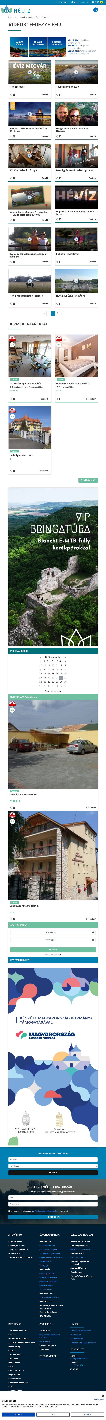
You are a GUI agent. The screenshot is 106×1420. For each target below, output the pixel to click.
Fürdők (11, 1387)
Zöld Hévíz (13, 1359)
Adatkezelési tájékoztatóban (46, 1211)
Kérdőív (11, 1335)
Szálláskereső (88, 480)
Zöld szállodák (14, 1355)
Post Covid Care (76, 1257)
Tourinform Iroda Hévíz (18, 1331)
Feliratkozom (53, 1217)
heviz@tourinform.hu (79, 1359)
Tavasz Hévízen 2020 (67, 86)
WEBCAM (12, 1351)
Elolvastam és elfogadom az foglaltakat (39, 1211)
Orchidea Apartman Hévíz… (24, 794)
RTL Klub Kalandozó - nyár (24, 170)
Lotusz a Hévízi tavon (67, 254)
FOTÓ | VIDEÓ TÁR (16, 1371)
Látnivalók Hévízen (47, 1245)
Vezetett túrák (45, 1261)
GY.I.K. (11, 1367)
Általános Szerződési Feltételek (83, 1343)
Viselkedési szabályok (18, 1383)
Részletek (44, 399)
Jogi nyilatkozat (76, 1339)
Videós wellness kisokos (49, 1297)
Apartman (14, 379)
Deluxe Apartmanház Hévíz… (25, 905)
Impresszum (75, 1335)
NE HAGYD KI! (45, 1241)
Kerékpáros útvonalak (48, 1277)
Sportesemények (46, 1285)
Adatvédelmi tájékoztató (80, 1331)
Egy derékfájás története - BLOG (81, 1277)
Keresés (53, 949)
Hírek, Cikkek (14, 1363)
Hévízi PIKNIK (44, 1341)
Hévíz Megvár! (17, 86)
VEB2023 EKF (45, 1349)
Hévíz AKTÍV (44, 1269)
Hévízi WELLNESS (46, 1293)
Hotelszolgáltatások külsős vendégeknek (51, 1306)
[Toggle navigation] (102, 10)
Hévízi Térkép (14, 1347)
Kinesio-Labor (76, 1272)
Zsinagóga (43, 1265)
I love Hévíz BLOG (15, 1253)
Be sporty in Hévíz (46, 1273)
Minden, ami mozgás (47, 1281)
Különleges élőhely (16, 1245)
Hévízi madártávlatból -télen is (26, 295)
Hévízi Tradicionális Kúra (80, 1249)
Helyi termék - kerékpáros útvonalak (49, 1336)
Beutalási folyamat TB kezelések (79, 1262)
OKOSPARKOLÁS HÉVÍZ (18, 1339)
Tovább (45, 95)
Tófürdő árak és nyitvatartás (20, 1257)
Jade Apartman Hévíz (21, 455)
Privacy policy (99, 1399)
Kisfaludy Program (47, 1345)
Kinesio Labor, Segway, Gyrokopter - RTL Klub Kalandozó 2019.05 (29, 213)
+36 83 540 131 (76, 1365)
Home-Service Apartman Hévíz (72, 383)
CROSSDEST (44, 1331)
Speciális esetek (77, 1253)
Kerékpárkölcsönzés (48, 1312)
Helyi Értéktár (14, 1375)
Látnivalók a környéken (48, 1249)
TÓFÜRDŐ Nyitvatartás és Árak (21, 1343)
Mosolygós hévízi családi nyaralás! (74, 170)
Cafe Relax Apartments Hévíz (25, 383)
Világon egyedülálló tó (18, 1249)
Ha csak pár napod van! (80, 1241)
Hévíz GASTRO (45, 1301)
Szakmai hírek (14, 1379)
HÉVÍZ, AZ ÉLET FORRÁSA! (70, 295)
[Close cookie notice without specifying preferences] (103, 1396)
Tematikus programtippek (50, 1253)
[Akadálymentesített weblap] (101, 2)
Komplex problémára (79, 1245)
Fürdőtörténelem (15, 1241)
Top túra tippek (45, 1289)
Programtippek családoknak (50, 1257)
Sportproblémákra (78, 1268)
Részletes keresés (52, 691)
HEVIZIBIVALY (45, 1316)
